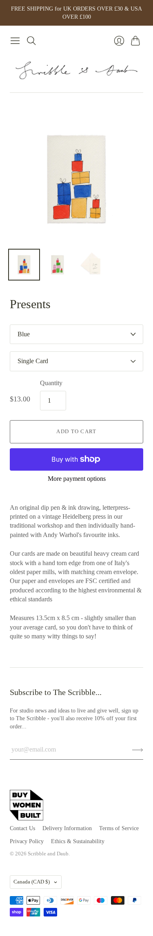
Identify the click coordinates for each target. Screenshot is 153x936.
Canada (31, 882)
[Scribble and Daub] (77, 70)
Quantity (51, 382)
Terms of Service (119, 828)
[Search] (31, 40)
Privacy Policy (27, 841)
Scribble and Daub (48, 854)
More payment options (77, 478)
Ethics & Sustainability (77, 841)
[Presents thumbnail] (24, 264)
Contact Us (22, 828)
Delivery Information (67, 828)
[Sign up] (137, 749)
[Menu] (15, 40)
